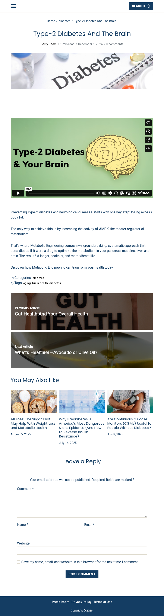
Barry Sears (49, 44)
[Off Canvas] (13, 6)
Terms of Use (103, 602)
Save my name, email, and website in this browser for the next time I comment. (79, 562)
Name (22, 525)
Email (89, 525)
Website (23, 543)
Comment (25, 489)
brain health (40, 282)
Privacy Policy (81, 602)
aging (27, 282)
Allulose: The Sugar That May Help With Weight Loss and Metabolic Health (33, 423)
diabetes (38, 277)
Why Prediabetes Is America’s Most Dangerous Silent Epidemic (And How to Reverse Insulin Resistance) (81, 428)
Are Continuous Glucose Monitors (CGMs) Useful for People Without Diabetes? (130, 423)
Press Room (60, 602)
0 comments (114, 44)
